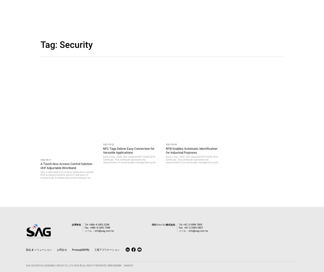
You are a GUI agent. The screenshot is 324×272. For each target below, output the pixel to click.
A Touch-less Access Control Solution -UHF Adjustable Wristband (67, 166)
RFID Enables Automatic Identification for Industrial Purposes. (191, 150)
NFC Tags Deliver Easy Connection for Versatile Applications (128, 150)
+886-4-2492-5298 (99, 224)
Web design (115, 265)
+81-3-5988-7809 (192, 224)
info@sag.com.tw (104, 231)
